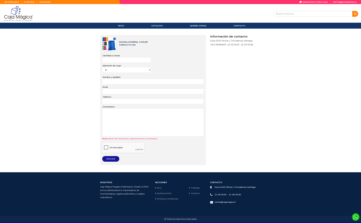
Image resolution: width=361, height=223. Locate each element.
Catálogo (195, 188)
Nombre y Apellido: (112, 77)
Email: (105, 87)
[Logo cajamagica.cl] (18, 13)
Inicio (159, 188)
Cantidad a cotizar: (111, 55)
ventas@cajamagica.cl (345, 2)
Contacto (195, 193)
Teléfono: (107, 97)
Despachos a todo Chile (315, 2)
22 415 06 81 (29, 2)
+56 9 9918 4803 (11, 2)
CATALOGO (157, 26)
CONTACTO (239, 26)
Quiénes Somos (164, 193)
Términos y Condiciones (167, 199)
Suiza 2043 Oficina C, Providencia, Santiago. (235, 187)
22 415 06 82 (44, 2)
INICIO (121, 26)
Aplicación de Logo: (112, 65)
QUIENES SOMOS (198, 26)
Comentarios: (109, 107)
